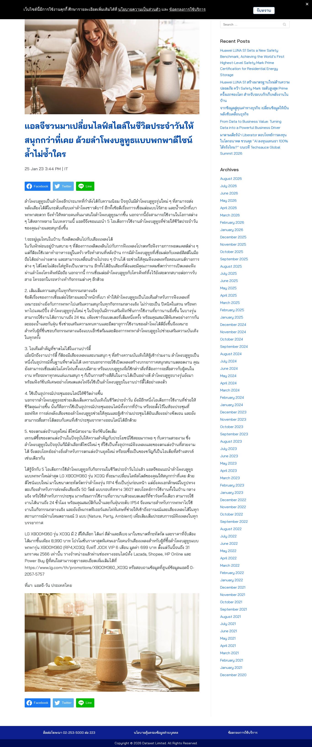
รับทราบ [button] (264, 10)
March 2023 (230, 478)
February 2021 (231, 660)
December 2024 (233, 324)
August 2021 (230, 616)
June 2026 (229, 193)
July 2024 (228, 361)
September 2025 (234, 259)
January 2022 (231, 580)
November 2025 (233, 244)
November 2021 (232, 594)
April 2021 (228, 645)
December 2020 (233, 675)
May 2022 (228, 550)
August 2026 (231, 178)
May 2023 (228, 463)
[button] (156, 732)
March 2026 (230, 215)
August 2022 (231, 528)
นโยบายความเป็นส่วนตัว (139, 9)
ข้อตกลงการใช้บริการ (187, 9)
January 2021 (231, 667)
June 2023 (229, 456)
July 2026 (228, 185)
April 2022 (228, 558)
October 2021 (231, 602)
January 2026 (231, 229)
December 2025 (233, 237)
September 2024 (234, 346)
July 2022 (228, 536)
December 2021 (232, 587)
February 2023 (232, 485)
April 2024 (228, 383)
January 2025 (231, 317)
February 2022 (232, 572)
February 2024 (232, 397)
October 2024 (231, 339)
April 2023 (228, 470)
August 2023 (231, 441)
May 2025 (228, 288)
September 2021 (233, 609)
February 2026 (232, 222)
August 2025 (231, 266)
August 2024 (231, 353)
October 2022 (231, 514)
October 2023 (231, 426)
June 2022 (229, 543)
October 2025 (231, 251)
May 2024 (228, 375)
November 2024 (233, 332)
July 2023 (228, 448)
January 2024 (231, 404)
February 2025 (232, 310)
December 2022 (233, 499)
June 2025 (229, 280)
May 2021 (227, 638)
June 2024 (229, 368)
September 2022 (234, 521)
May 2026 (228, 200)
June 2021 (228, 631)
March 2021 (229, 653)
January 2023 (231, 492)
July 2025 (228, 273)
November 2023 (233, 419)
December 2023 (233, 412)
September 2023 (234, 434)
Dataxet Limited (154, 743)
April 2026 (228, 207)
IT (66, 168)
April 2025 (228, 295)
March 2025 (230, 302)
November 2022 (233, 507)
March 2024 (230, 390)
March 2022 (230, 565)
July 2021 (228, 623)
